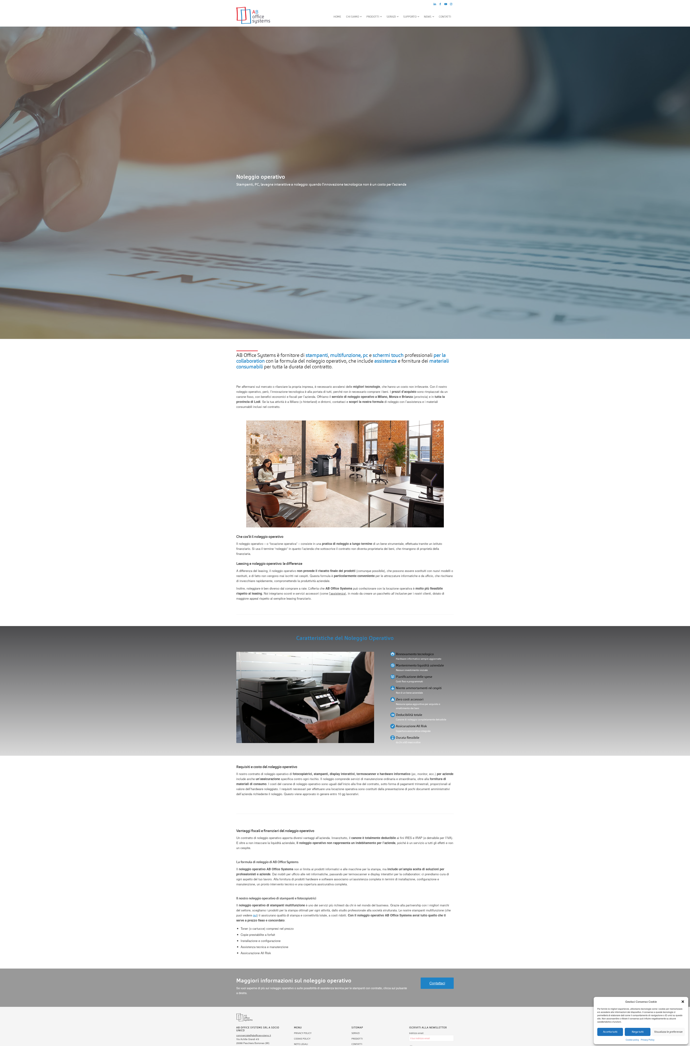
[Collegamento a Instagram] (451, 4)
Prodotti (357, 1038)
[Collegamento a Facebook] (440, 4)
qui (255, 915)
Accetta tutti (610, 1031)
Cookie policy (632, 1039)
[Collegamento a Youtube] (445, 4)
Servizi (355, 1033)
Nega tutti (638, 1031)
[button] (683, 1001)
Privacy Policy (647, 1039)
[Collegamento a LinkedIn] (435, 4)
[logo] (253, 17)
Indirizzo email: (416, 1032)
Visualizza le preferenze (668, 1031)
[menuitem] (337, 17)
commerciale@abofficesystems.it (253, 1035)
